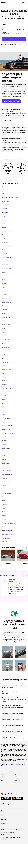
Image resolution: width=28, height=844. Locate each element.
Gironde (4, 309)
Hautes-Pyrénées (7, 429)
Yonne (4, 519)
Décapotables (4, 782)
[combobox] (14, 24)
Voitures (3, 774)
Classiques (17, 774)
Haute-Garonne (6, 302)
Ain (3, 186)
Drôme (4, 283)
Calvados (4, 234)
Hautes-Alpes (6, 201)
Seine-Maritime (6, 470)
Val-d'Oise (5, 541)
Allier (3, 193)
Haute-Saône (6, 448)
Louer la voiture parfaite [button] (11, 101)
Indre (3, 321)
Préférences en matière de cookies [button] (9, 834)
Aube (3, 219)
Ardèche (4, 208)
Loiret (3, 354)
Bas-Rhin (4, 437)
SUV (2, 780)
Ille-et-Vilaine (6, 317)
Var (3, 497)
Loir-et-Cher (5, 339)
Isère (3, 328)
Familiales (17, 778)
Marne (4, 377)
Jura (3, 332)
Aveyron (4, 227)
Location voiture (10, 44)
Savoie (4, 459)
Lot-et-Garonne (7, 362)
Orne (3, 414)
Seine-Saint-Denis (7, 534)
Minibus (3, 778)
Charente (5, 242)
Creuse (4, 272)
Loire (3, 343)
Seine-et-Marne (7, 474)
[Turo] (3, 2)
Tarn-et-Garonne (7, 493)
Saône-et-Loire (6, 452)
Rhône (4, 444)
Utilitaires (3, 776)
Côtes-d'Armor (6, 268)
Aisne (3, 190)
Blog (15, 793)
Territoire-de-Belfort (8, 523)
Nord (3, 407)
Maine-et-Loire (6, 369)
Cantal (4, 238)
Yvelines (4, 478)
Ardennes (5, 212)
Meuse (4, 392)
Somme (4, 485)
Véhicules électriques (20, 782)
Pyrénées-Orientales (8, 433)
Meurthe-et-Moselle (8, 388)
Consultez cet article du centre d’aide (9, 764)
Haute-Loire (5, 347)
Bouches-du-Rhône (8, 231)
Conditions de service (16, 829)
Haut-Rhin (5, 440)
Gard (3, 298)
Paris (3, 467)
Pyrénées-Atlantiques (8, 425)
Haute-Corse (6, 261)
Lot (3, 358)
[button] (24, 2)
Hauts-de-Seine (7, 530)
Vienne (4, 508)
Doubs (4, 279)
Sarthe (4, 455)
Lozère (4, 365)
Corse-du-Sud (6, 257)
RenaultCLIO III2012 (14, 581)
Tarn (3, 489)
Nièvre (4, 403)
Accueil (2, 44)
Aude (3, 223)
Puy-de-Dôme (6, 422)
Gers (3, 306)
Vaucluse (4, 500)
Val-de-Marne (6, 538)
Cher (3, 249)
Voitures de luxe (19, 780)
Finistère (4, 294)
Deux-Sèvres (6, 482)
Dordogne (5, 276)
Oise (3, 410)
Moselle (4, 399)
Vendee (4, 504)
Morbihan (5, 395)
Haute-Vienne (6, 512)
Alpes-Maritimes (7, 204)
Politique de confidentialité (7, 832)
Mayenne (4, 384)
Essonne (4, 527)
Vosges (4, 515)
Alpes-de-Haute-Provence (10, 197)
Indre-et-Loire (6, 324)
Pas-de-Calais (6, 418)
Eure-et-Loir (5, 291)
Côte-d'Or (5, 264)
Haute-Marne (6, 380)
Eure (3, 287)
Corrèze (4, 253)
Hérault (4, 313)
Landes (4, 336)
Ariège (4, 216)
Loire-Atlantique (7, 351)
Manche (4, 373)
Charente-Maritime (8, 246)
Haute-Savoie (6, 463)
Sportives (17, 776)
